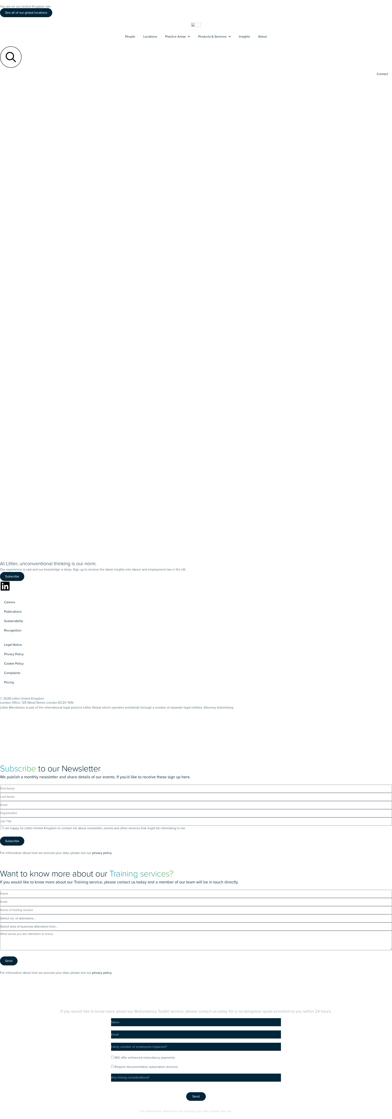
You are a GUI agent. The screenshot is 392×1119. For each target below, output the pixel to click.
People (130, 36)
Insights (244, 36)
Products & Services (212, 36)
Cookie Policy (14, 663)
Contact (382, 74)
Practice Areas (175, 36)
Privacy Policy (14, 654)
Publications (12, 611)
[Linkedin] (5, 586)
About (262, 36)
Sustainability (13, 621)
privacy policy (102, 852)
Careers (9, 602)
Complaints (12, 673)
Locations (150, 36)
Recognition (12, 630)
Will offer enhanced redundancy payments (145, 1057)
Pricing (9, 682)
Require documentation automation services (146, 1067)
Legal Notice (13, 644)
